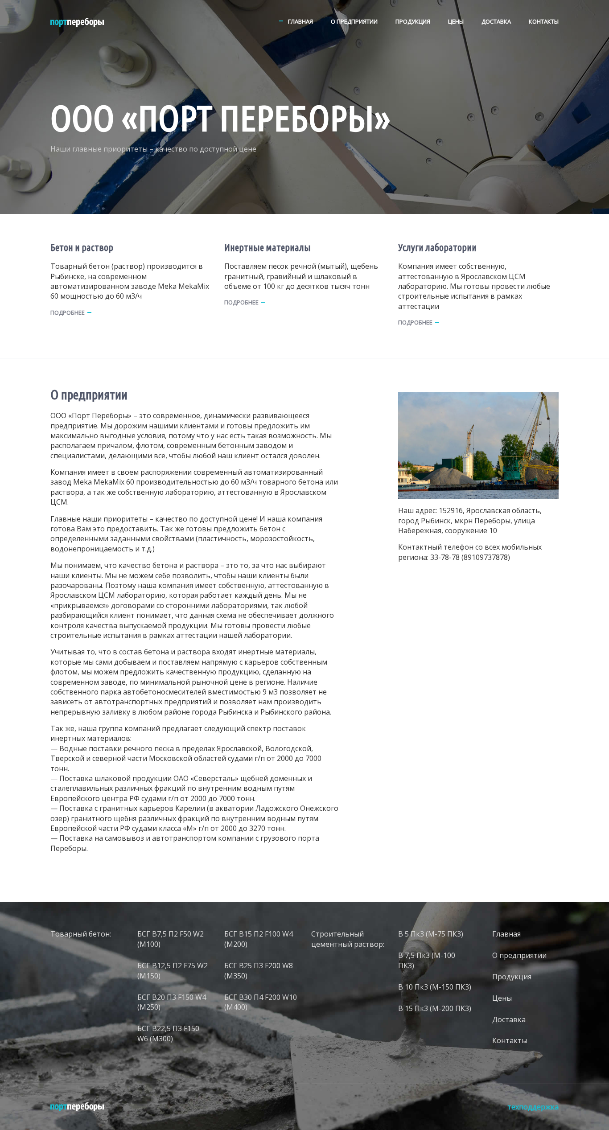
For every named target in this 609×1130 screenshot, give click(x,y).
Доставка (496, 21)
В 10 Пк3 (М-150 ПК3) (434, 987)
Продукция (412, 21)
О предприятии (354, 21)
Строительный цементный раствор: (347, 939)
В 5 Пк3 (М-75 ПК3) (430, 934)
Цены (456, 21)
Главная (300, 21)
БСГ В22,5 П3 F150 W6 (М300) (168, 1033)
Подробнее (67, 312)
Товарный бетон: (80, 934)
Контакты (544, 21)
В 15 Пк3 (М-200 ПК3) (434, 1008)
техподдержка (533, 1107)
